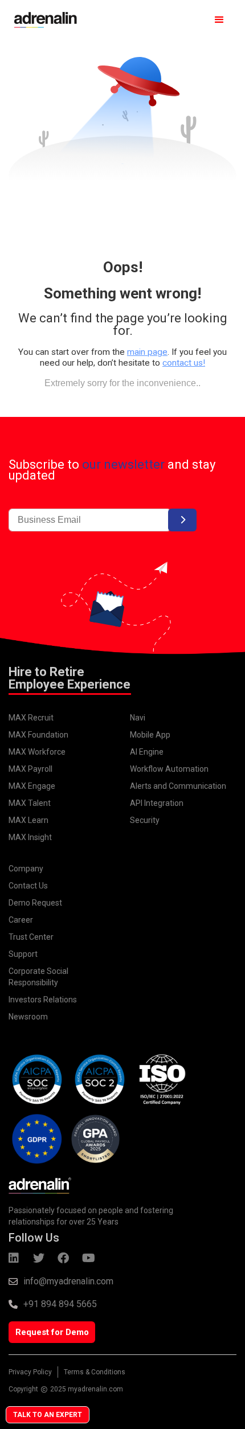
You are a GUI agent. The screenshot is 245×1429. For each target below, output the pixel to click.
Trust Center (31, 936)
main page (147, 352)
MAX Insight (30, 837)
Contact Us (28, 885)
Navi (137, 717)
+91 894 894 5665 (60, 1304)
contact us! (183, 363)
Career (21, 919)
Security (145, 820)
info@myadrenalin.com (68, 1281)
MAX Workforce (37, 751)
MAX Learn (28, 820)
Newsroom (28, 1016)
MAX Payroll (30, 768)
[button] (219, 20)
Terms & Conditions (94, 1372)
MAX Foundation (38, 734)
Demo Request (35, 902)
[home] (43, 20)
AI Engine (147, 751)
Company (26, 868)
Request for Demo (52, 1332)
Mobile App (150, 734)
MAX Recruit (31, 717)
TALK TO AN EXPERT (47, 1415)
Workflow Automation (169, 768)
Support (23, 954)
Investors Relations (43, 999)
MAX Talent (30, 803)
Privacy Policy (30, 1372)
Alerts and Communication (178, 786)
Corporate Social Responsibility (38, 977)
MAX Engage (32, 786)
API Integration (156, 803)
